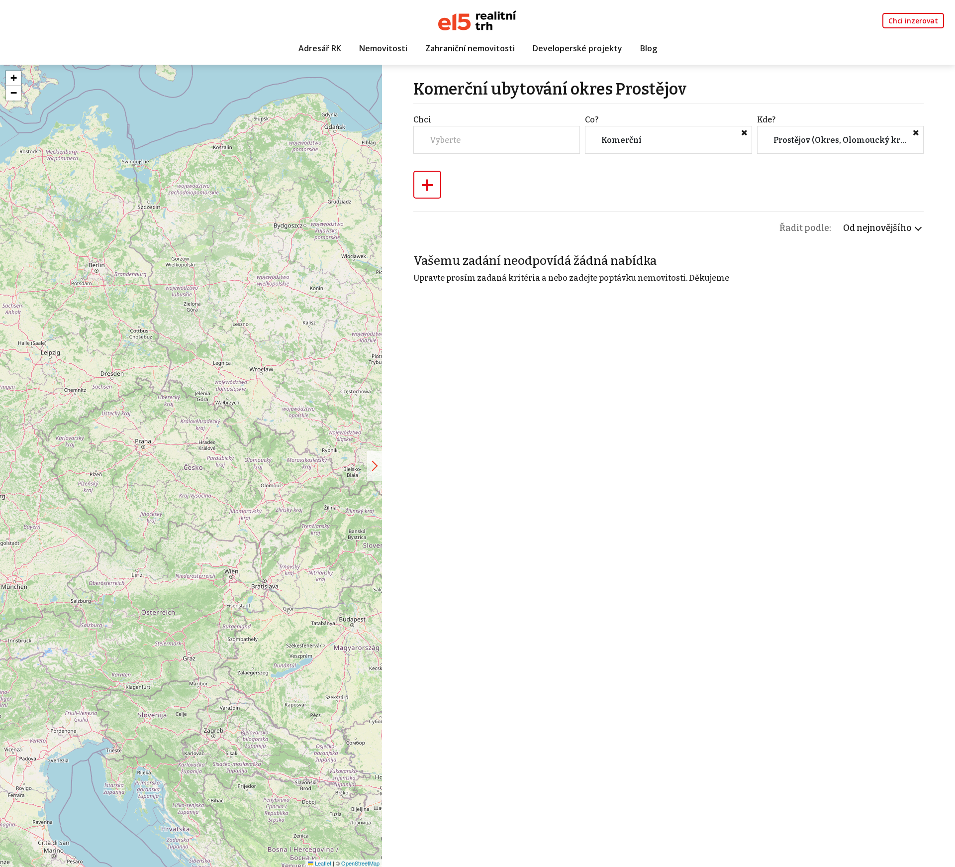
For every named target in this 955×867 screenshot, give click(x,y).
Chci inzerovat (913, 20)
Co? (591, 119)
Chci (422, 119)
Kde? (766, 119)
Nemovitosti (383, 48)
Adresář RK (319, 48)
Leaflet (322, 863)
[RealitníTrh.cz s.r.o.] (477, 19)
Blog (648, 48)
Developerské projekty (577, 48)
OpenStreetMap (360, 863)
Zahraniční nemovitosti (470, 48)
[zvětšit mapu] (374, 466)
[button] (13, 78)
